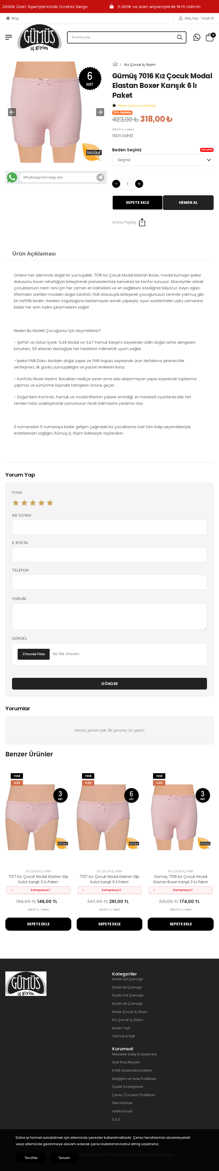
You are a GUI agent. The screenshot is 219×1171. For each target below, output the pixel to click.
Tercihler (31, 1157)
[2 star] (24, 503)
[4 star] (41, 503)
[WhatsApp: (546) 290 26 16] (197, 37)
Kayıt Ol (208, 18)
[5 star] (50, 503)
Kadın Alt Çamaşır (127, 1003)
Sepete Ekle (137, 202)
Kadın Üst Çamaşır (128, 995)
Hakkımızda (122, 1111)
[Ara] (180, 37)
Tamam (64, 1157)
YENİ (17, 776)
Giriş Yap (191, 18)
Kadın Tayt (121, 1028)
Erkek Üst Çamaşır (127, 979)
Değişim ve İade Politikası (134, 1078)
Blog (15, 18)
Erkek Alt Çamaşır (127, 987)
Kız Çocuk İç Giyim (139, 64)
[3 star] (33, 503)
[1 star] (15, 503)
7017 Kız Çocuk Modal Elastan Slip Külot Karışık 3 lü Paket (38, 879)
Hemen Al (188, 202)
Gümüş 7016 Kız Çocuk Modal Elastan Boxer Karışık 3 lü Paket (180, 879)
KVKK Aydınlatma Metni (132, 1070)
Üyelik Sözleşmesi (127, 1086)
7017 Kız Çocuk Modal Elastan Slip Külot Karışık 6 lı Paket (109, 879)
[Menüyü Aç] (8, 37)
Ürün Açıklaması (34, 253)
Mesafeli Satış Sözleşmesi (134, 1054)
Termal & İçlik (123, 1036)
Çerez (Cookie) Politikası (133, 1094)
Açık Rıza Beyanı (126, 1062)
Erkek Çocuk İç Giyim (130, 1011)
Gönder (109, 683)
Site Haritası (122, 1102)
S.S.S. (116, 1119)
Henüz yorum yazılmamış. (137, 105)
